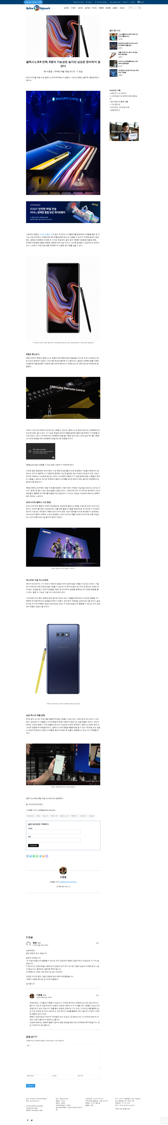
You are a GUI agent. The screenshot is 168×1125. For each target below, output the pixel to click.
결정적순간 (115, 110)
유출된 (47, 234)
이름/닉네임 (30, 1075)
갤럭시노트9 (64, 816)
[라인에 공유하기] (34, 856)
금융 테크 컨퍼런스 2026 (33, 2)
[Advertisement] (63, 917)
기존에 (42, 234)
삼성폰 (91, 816)
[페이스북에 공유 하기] (27, 856)
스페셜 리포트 (116, 2)
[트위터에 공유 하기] (30, 856)
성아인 (80, 8)
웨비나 (126, 2)
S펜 (38, 816)
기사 (63, 58)
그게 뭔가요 (115, 104)
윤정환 (108, 8)
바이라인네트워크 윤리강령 (34, 1106)
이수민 (94, 8)
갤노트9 (45, 816)
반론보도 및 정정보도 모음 (34, 1110)
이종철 (49, 71)
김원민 (115, 8)
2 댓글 (80, 71)
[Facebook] (28, 1120)
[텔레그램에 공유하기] (40, 856)
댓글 (28, 1045)
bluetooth (30, 816)
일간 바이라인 (79, 2)
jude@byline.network (68, 882)
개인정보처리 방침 (31, 1108)
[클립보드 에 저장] (47, 856)
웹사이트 (80, 1075)
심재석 (66, 8)
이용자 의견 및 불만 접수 (122, 1109)
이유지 (73, 8)
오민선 (122, 8)
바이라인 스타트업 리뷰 (120, 107)
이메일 (30, 828)
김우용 (87, 8)
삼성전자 (83, 816)
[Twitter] (32, 1120)
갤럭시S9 (54, 816)
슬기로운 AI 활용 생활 (119, 102)
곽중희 (101, 8)
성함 (29, 836)
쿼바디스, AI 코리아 (118, 93)
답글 (97, 943)
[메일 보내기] (43, 856)
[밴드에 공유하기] (37, 856)
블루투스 (74, 816)
